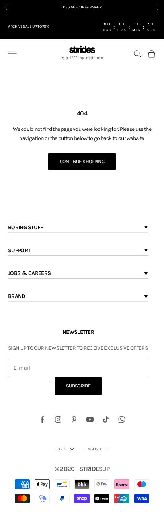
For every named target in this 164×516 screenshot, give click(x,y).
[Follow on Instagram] (58, 419)
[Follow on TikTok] (106, 419)
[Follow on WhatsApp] (122, 419)
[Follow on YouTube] (90, 419)
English (93, 449)
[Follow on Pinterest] (74, 419)
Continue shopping (82, 161)
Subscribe (78, 386)
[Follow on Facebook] (42, 419)
